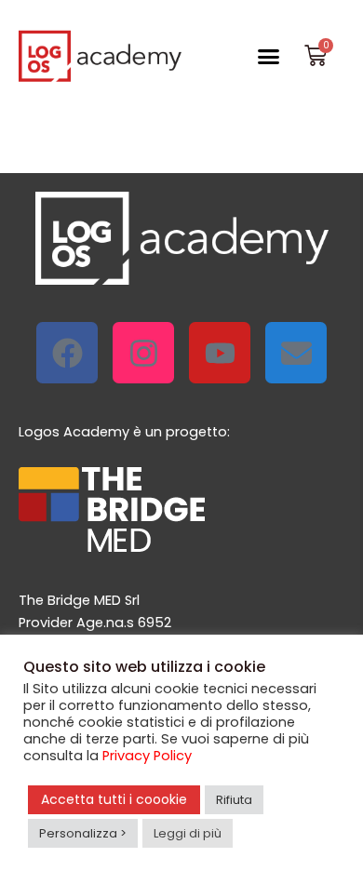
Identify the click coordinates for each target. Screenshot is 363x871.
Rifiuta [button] (234, 800)
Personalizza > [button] (83, 833)
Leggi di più (188, 833)
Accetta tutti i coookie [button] (114, 799)
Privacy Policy (147, 755)
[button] (269, 56)
